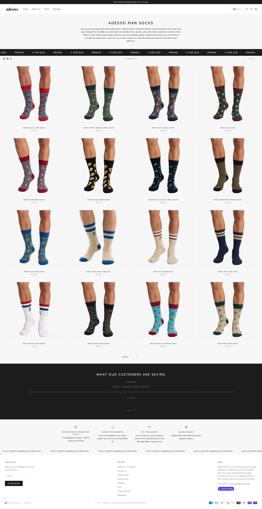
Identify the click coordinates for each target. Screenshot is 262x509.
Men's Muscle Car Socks (34, 128)
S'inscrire (14, 483)
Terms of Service (124, 491)
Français (27, 503)
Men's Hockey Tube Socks (34, 343)
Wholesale (121, 495)
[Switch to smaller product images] (7, 58)
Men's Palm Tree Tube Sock (99, 271)
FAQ (119, 487)
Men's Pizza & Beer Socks (98, 200)
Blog (47, 9)
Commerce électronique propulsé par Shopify (129, 503)
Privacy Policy (123, 475)
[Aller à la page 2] (137, 354)
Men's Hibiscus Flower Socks (163, 343)
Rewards (57, 9)
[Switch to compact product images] (11, 58)
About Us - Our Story (126, 467)
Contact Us (121, 471)
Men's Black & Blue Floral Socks (163, 200)
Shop (25, 9)
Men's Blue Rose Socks (34, 271)
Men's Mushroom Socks (34, 200)
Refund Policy (123, 479)
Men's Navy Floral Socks (163, 128)
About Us (36, 9)
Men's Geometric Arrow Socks (228, 200)
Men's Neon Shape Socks (99, 343)
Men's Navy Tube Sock (228, 271)
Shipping (120, 483)
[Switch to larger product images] (4, 58)
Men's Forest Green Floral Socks (98, 128)
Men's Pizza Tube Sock (163, 271)
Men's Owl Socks (228, 128)
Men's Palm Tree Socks (228, 343)
